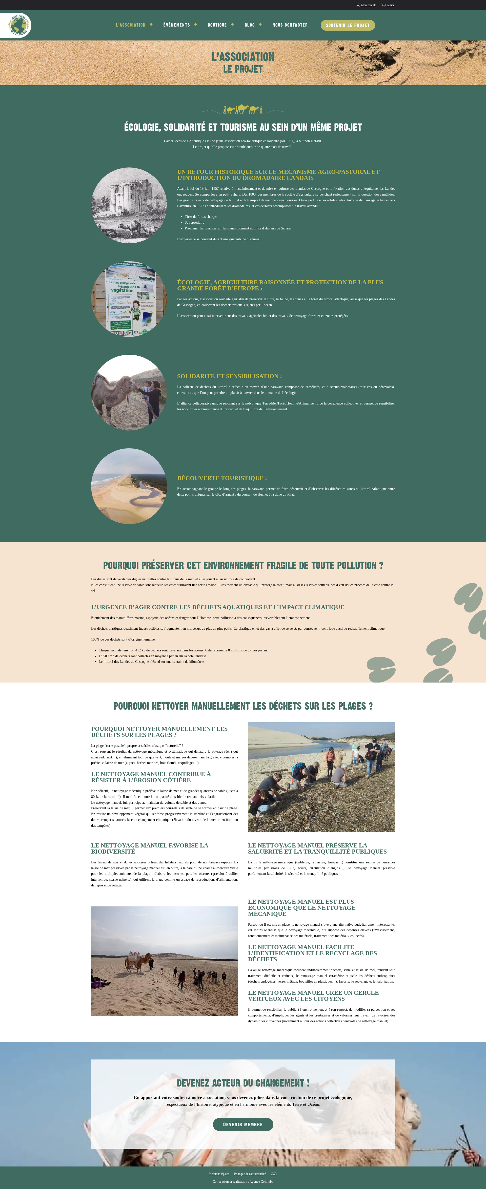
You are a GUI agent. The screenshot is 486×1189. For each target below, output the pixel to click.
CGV (274, 1174)
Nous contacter (290, 25)
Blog (250, 25)
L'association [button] (131, 25)
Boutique (217, 25)
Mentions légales (219, 1174)
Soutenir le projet (348, 25)
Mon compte (368, 4)
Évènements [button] (177, 25)
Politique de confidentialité (250, 1174)
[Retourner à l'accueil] (15, 25)
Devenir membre (243, 1124)
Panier (390, 4)
